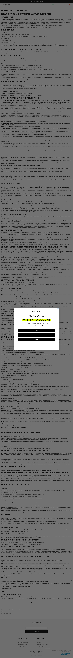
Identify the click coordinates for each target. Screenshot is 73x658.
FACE (36, 330)
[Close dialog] (58, 309)
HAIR (36, 339)
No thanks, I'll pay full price (36, 344)
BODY (36, 335)
